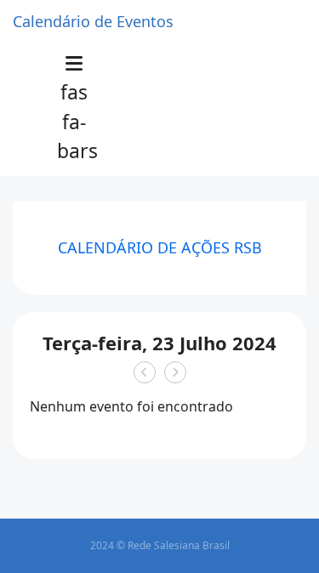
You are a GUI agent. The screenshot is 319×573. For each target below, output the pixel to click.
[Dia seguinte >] (175, 372)
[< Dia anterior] (145, 372)
